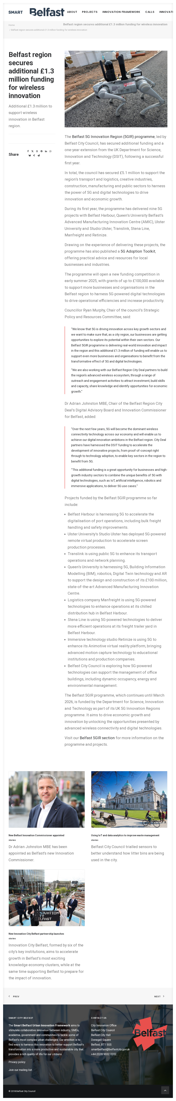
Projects (89, 12)
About (72, 12)
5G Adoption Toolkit (138, 251)
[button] (47, 799)
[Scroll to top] (165, 1090)
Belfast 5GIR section (97, 738)
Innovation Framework (121, 12)
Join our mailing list (20, 1070)
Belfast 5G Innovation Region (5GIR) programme (113, 137)
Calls (150, 12)
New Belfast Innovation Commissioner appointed (36, 835)
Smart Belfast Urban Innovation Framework (42, 1025)
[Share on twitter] (32, 151)
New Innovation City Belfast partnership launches (36, 933)
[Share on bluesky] (30, 155)
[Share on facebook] (28, 151)
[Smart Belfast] (37, 12)
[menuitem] (72, 12)
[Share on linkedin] (46, 151)
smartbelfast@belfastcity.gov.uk (110, 1049)
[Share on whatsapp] (50, 151)
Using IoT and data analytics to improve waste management (125, 835)
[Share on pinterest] (41, 151)
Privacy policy (17, 1062)
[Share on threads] (37, 151)
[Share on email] (38, 155)
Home (12, 25)
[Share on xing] (34, 155)
